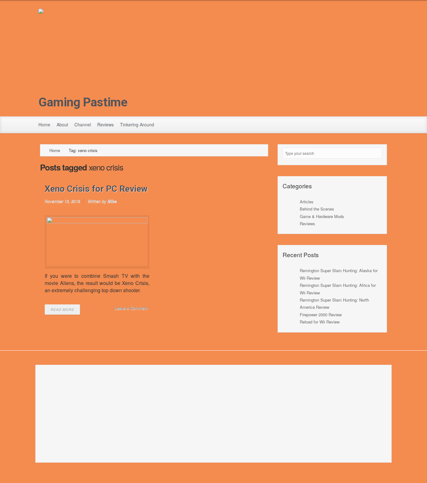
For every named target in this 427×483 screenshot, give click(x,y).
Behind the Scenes (317, 209)
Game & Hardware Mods (322, 216)
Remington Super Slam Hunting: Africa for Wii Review (338, 288)
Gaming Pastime (83, 102)
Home (44, 124)
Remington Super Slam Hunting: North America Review (334, 303)
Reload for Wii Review (319, 322)
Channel (82, 124)
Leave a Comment (131, 308)
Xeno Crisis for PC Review (96, 189)
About (62, 124)
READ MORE (62, 309)
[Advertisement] (213, 61)
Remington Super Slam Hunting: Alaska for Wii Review (339, 274)
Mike (112, 201)
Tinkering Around (137, 124)
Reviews (105, 124)
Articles (307, 202)
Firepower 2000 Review (321, 315)
